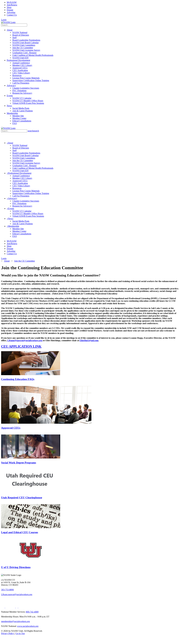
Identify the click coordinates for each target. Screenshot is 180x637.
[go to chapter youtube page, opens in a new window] (23, 607)
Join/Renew (12, 5)
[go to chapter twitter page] (3, 607)
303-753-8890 (7, 589)
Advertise (11, 12)
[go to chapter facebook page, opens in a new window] (17, 607)
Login (3, 20)
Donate (10, 10)
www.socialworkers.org (27, 626)
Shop (9, 7)
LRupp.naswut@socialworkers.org (16, 594)
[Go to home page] (8, 22)
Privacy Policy (8, 633)
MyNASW (12, 2)
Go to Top (20, 633)
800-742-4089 (32, 612)
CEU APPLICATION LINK (21, 346)
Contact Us (12, 15)
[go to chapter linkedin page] (10, 607)
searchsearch (33, 131)
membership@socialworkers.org (15, 621)
